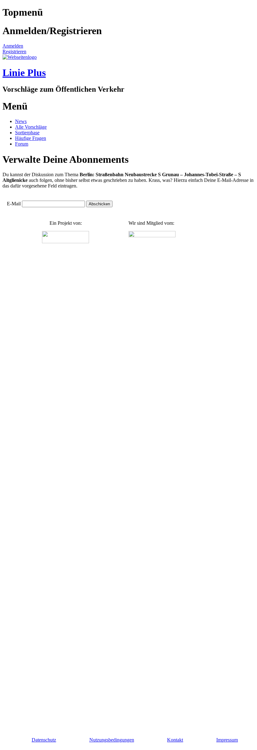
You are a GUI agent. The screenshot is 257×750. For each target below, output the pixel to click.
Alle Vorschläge (31, 127)
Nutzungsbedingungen (111, 739)
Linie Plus (24, 72)
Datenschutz (44, 739)
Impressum (227, 739)
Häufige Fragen (30, 138)
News (21, 121)
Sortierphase (27, 132)
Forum (21, 143)
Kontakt (175, 739)
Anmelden (13, 46)
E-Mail (14, 203)
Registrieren (14, 51)
